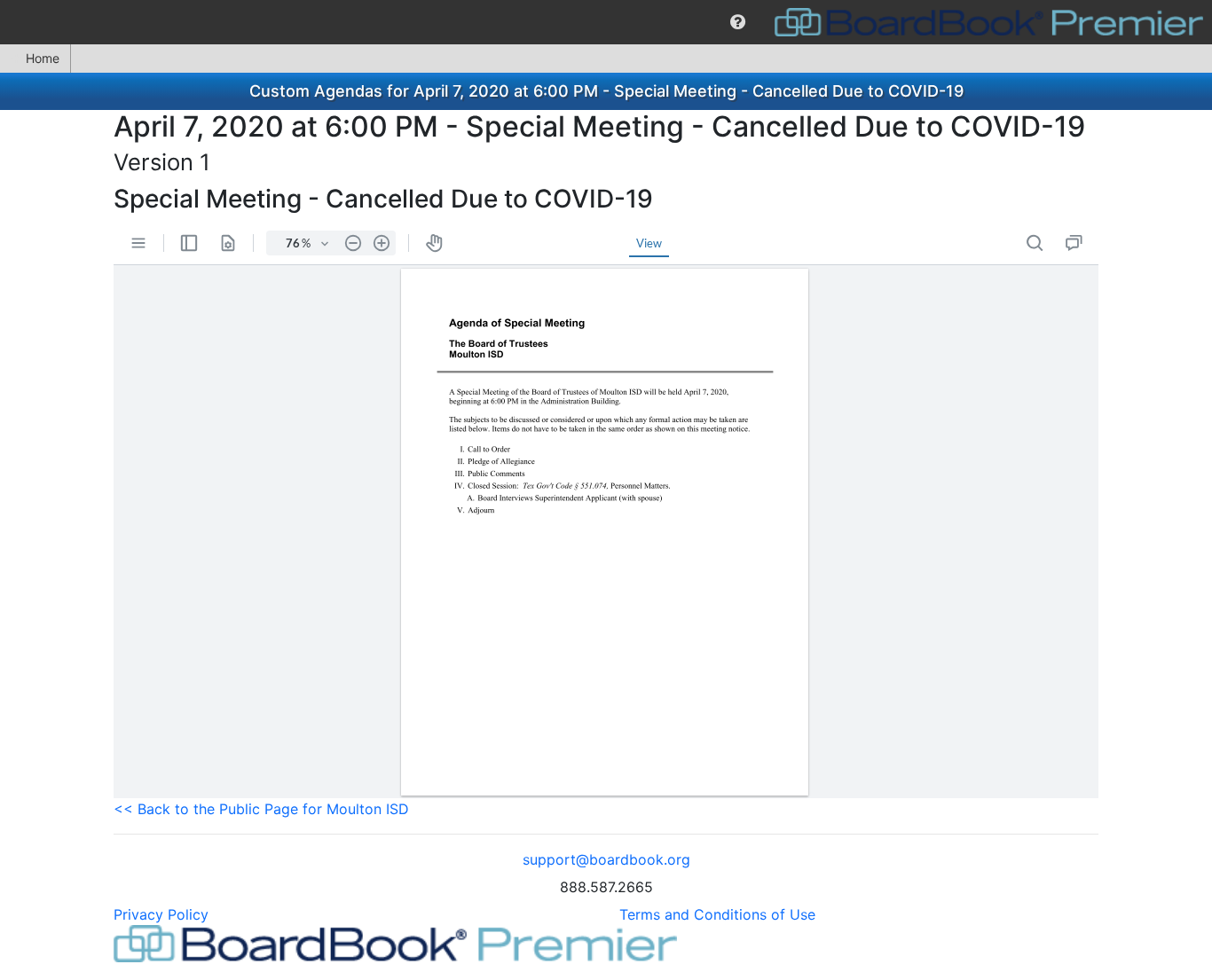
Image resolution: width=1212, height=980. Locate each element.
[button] (737, 22)
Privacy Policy (161, 914)
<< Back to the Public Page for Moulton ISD (261, 809)
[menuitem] (737, 22)
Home (42, 58)
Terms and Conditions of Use (717, 914)
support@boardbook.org (606, 859)
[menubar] (606, 22)
